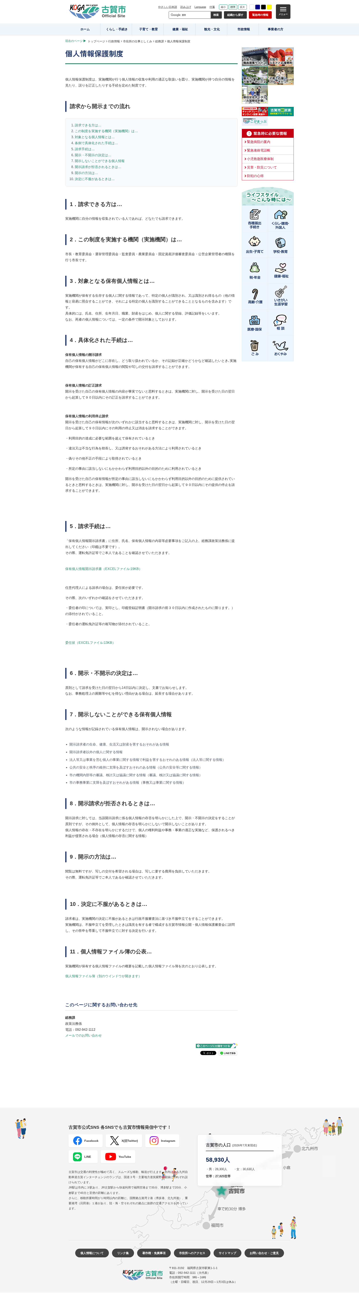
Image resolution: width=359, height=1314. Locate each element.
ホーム (85, 29)
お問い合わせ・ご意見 (264, 1253)
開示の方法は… (86, 173)
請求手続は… (85, 149)
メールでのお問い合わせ (83, 1035)
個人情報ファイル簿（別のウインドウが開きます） (103, 976)
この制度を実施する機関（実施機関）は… (106, 131)
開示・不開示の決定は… (93, 155)
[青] (257, 7)
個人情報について (92, 1253)
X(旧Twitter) (130, 1140)
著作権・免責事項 (154, 1253)
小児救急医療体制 (260, 159)
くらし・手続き (117, 29)
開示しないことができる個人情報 (100, 161)
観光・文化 (212, 29)
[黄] (269, 7)
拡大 (242, 7)
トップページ (96, 41)
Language (200, 7)
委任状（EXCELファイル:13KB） (90, 642)
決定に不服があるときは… (95, 179)
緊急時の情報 (260, 14)
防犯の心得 (255, 176)
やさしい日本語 (167, 7)
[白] (251, 7)
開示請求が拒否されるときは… (98, 167)
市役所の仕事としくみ (137, 41)
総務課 (159, 41)
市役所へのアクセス (192, 1253)
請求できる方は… (88, 125)
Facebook (91, 1140)
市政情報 (243, 29)
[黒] (263, 7)
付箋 (212, 7)
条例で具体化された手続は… (96, 143)
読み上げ (185, 7)
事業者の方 (275, 29)
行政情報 (114, 41)
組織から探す (235, 14)
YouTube (125, 1156)
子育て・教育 (148, 29)
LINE (87, 1156)
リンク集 (123, 1253)
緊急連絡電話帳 (258, 150)
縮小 (223, 7)
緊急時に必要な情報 (268, 133)
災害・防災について (262, 167)
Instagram (168, 1140)
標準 (232, 7)
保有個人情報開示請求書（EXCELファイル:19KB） (103, 569)
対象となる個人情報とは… (95, 137)
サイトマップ (227, 1253)
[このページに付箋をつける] (217, 1046)
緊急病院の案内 (258, 142)
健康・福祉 (180, 29)
